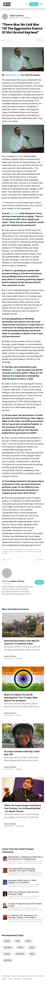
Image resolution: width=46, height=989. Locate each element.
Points (32, 976)
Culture (20, 947)
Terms (10, 979)
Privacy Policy (27, 979)
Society (7, 941)
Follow (39, 582)
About (13, 976)
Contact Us (17, 979)
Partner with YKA (23, 976)
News (32, 954)
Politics (28, 941)
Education (8, 947)
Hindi (18, 941)
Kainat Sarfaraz (12, 75)
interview (14, 213)
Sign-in (33, 4)
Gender (7, 954)
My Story (7, 960)
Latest (31, 947)
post (14, 370)
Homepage (6, 976)
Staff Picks (20, 954)
